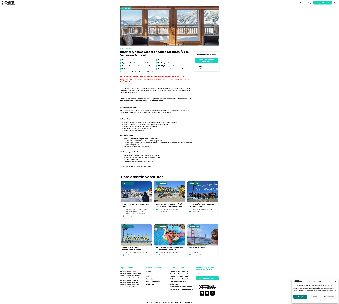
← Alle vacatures (126, 48)
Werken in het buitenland (179, 271)
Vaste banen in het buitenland (181, 287)
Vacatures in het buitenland (180, 274)
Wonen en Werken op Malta (129, 282)
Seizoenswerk (139, 63)
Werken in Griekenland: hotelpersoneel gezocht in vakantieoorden (131, 249)
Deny (315, 297)
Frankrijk (132, 60)
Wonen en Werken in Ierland (129, 280)
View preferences (329, 297)
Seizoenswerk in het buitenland (181, 289)
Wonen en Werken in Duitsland (130, 276)
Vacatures (300, 3)
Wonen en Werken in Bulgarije (129, 271)
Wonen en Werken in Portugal (129, 284)
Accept (300, 297)
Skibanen (168, 60)
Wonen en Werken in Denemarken (131, 273)
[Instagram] (212, 293)
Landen (148, 271)
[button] (335, 281)
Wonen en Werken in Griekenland (130, 278)
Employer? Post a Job (323, 3)
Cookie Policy (306, 301)
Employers (150, 284)
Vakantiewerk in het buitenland (181, 279)
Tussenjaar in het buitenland (180, 276)
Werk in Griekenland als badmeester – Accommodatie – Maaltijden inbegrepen (169, 249)
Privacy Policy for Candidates (318, 301)
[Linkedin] (207, 293)
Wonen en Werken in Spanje (129, 287)
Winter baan (149, 63)
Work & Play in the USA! (197, 247)
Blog (309, 3)
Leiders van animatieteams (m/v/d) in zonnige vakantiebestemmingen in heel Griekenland (169, 206)
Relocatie (149, 279)
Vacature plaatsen (153, 282)
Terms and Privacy (174, 302)
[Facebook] (202, 293)
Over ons (149, 274)
